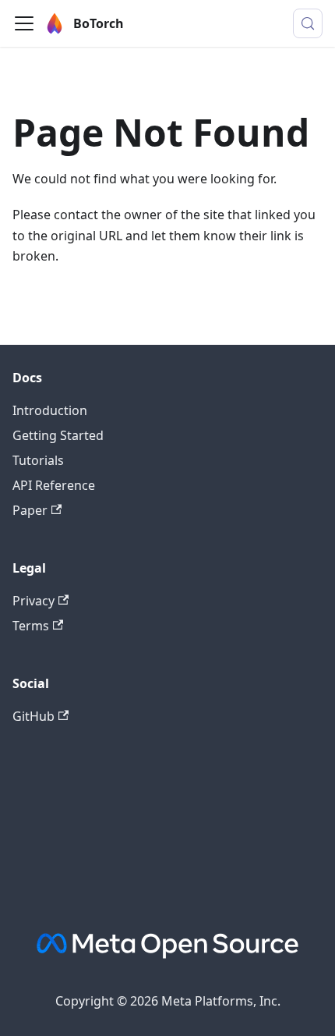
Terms (30, 625)
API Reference (53, 485)
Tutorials (38, 460)
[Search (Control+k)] (308, 23)
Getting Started (58, 435)
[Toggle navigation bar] (24, 23)
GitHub (33, 716)
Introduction (49, 410)
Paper (30, 510)
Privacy (33, 600)
